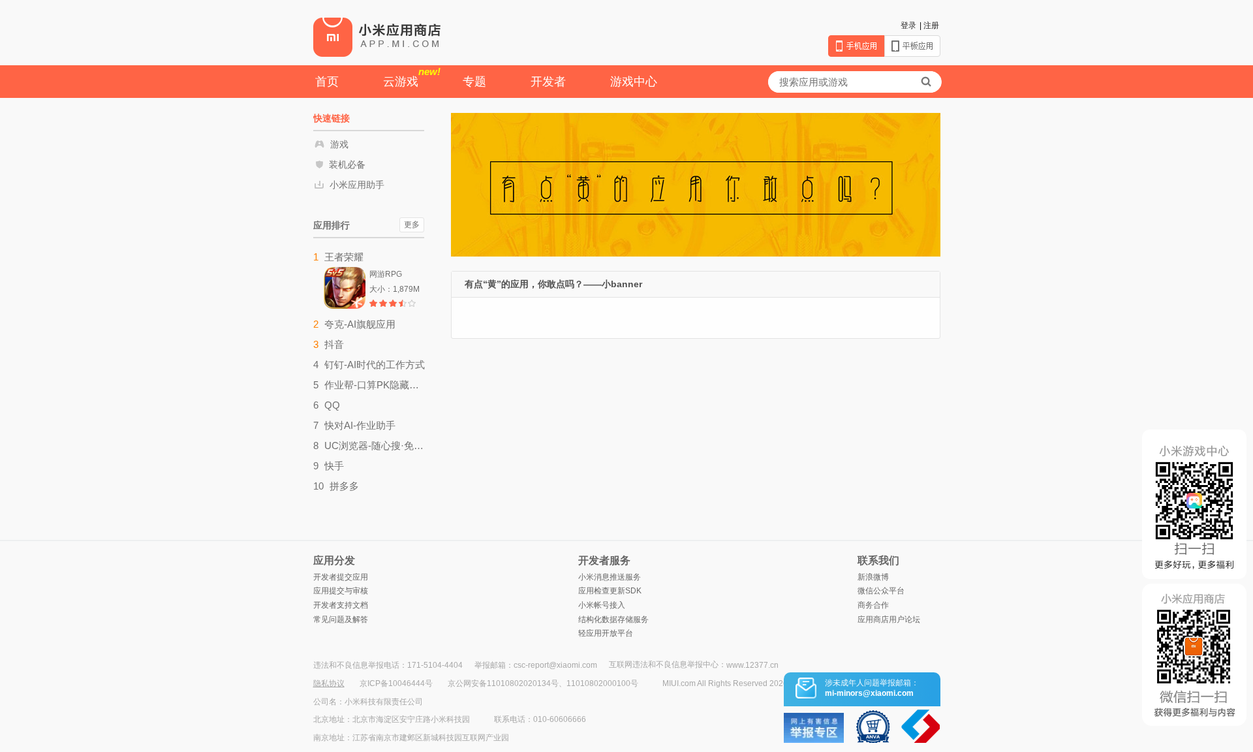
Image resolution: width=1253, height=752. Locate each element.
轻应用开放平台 (605, 633)
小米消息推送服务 (609, 577)
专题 (474, 81)
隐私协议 (329, 683)
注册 (931, 25)
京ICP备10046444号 (396, 683)
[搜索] (926, 82)
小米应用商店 (377, 36)
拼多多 (344, 486)
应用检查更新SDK (610, 590)
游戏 (339, 144)
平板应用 (912, 46)
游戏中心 (633, 81)
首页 (327, 81)
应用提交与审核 (340, 590)
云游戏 (412, 77)
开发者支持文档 (340, 605)
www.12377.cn (752, 665)
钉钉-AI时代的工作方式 (374, 364)
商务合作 (873, 605)
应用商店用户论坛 (889, 619)
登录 (908, 25)
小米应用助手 (357, 185)
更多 (412, 224)
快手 (334, 465)
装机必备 (347, 164)
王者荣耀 (344, 256)
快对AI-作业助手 (359, 425)
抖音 (334, 344)
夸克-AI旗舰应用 (359, 324)
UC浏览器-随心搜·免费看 (374, 445)
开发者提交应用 (340, 577)
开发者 (548, 81)
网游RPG (385, 274)
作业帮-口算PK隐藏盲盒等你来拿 (374, 384)
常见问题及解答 (340, 619)
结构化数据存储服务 (613, 619)
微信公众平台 (881, 590)
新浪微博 (873, 577)
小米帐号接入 (601, 605)
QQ (332, 405)
